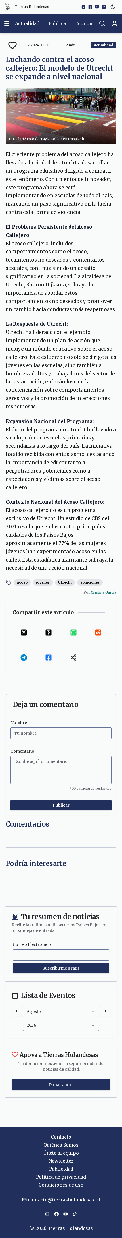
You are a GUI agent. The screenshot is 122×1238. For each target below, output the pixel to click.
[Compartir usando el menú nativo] (73, 657)
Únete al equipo (61, 1153)
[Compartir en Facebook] (48, 657)
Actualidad (27, 23)
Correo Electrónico (32, 944)
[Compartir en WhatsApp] (73, 632)
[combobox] (61, 1011)
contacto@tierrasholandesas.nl (64, 1200)
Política (57, 23)
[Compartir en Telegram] (23, 657)
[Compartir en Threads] (48, 632)
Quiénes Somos (61, 1145)
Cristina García (103, 592)
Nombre (18, 722)
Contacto (61, 1137)
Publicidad (61, 1169)
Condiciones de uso (61, 1185)
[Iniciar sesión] (115, 23)
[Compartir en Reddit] (98, 632)
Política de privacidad (61, 1177)
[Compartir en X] (23, 632)
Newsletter (61, 1161)
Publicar (61, 805)
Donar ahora (61, 1084)
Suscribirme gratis (61, 968)
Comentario (22, 751)
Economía (86, 23)
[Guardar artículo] (12, 45)
